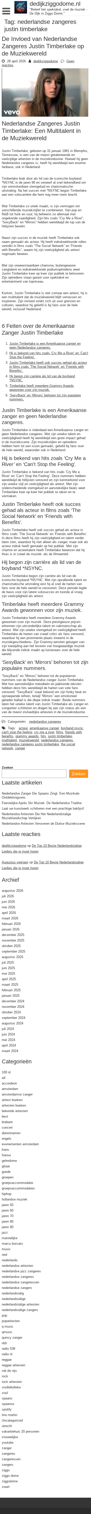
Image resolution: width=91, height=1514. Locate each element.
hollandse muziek (14, 1199)
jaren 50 (7, 1205)
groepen (7, 1177)
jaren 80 (7, 1221)
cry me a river (44, 732)
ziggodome (10, 1481)
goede (6, 1172)
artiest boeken (12, 1100)
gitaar (6, 1166)
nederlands (10, 1260)
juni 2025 (8, 968)
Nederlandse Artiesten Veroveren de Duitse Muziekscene (43, 823)
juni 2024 (8, 1034)
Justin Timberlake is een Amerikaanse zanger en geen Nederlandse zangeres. (45, 345)
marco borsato (12, 1243)
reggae (7, 1360)
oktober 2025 (11, 946)
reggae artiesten (13, 1365)
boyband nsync (72, 728)
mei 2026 (8, 907)
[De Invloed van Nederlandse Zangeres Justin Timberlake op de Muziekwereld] (45, 115)
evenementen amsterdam (20, 1144)
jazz (5, 1232)
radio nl (7, 1354)
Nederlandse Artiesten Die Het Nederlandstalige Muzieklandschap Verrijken (36, 816)
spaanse (8, 1404)
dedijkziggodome (45, 61)
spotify (7, 1409)
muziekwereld (29, 740)
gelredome (9, 1161)
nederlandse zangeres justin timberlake (30, 744)
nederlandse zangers (17, 1288)
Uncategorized (12, 1420)
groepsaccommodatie (17, 1183)
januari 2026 (10, 929)
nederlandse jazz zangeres (21, 1271)
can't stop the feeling (17, 732)
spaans (7, 1398)
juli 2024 (8, 1029)
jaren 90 (7, 1227)
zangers (7, 1465)
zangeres (8, 1453)
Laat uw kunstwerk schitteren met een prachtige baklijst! (43, 808)
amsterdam (10, 1089)
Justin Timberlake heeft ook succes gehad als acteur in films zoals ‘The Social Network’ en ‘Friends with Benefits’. (48, 366)
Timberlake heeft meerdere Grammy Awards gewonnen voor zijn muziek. (41, 388)
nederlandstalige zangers (20, 1310)
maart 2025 (10, 984)
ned (4, 1254)
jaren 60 (7, 1210)
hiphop (6, 1194)
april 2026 (9, 913)
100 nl (6, 1072)
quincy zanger (12, 1337)
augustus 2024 (12, 1023)
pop (4, 1315)
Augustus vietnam (15, 862)
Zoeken (7, 767)
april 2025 (9, 979)
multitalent (9, 740)
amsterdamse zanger (17, 1094)
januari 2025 (10, 996)
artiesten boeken (14, 1105)
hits (43, 736)
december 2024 (13, 1001)
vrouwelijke (10, 1437)
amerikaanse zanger (44, 728)
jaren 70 (7, 1216)
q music (7, 1326)
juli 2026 (8, 896)
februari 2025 (11, 990)
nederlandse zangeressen (20, 1282)
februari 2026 (11, 924)
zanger (20, 748)
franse (6, 1155)
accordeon (9, 1083)
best (5, 1116)
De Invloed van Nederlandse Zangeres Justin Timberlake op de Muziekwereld (43, 46)
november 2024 (13, 1007)
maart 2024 (10, 1051)
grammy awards (27, 736)
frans (5, 1149)
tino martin (9, 1415)
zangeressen (11, 1459)
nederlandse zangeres (45, 721)
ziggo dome (10, 1476)
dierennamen (11, 1133)
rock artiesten (12, 1382)
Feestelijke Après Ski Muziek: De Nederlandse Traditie (42, 803)
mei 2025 (8, 973)
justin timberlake (60, 736)
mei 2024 (8, 1040)
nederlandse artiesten (17, 1266)
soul (5, 1393)
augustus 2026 (12, 891)
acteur (23, 728)
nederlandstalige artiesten (20, 1304)
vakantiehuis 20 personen (20, 1431)
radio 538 (8, 1348)
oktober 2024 (11, 1012)
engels (6, 1138)
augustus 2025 (12, 957)
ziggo (6, 1470)
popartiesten (11, 1321)
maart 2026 (10, 918)
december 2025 (13, 935)
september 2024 (13, 1018)
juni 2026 (8, 902)
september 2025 (13, 951)
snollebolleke (11, 1387)
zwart (6, 1487)
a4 (3, 1078)
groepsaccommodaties (18, 1188)
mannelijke (9, 1238)
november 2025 (13, 940)
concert (7, 1127)
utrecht (7, 1426)
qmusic (7, 1332)
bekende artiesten (15, 1111)
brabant (7, 1122)
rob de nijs (9, 1371)
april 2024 (9, 1045)
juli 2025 (8, 962)
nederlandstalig (13, 1293)
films (59, 732)
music (6, 1249)
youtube (7, 1442)
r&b (4, 1343)
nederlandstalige (14, 1299)
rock (5, 1376)
